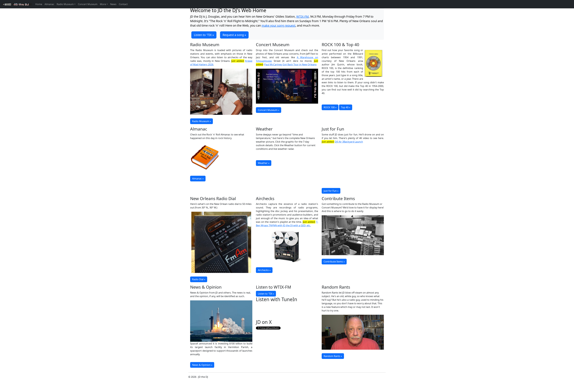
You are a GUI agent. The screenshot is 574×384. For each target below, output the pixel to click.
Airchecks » (264, 270)
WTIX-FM (302, 16)
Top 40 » (345, 107)
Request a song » (234, 35)
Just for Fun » (331, 190)
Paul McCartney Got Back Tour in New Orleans (290, 64)
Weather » (263, 163)
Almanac (49, 4)
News (113, 4)
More (103, 4)
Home (38, 4)
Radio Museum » (201, 121)
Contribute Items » (334, 261)
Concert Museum (87, 4)
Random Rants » (333, 356)
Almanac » (198, 178)
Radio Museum (65, 4)
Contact (123, 4)
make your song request (278, 25)
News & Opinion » (202, 365)
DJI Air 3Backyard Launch (349, 141)
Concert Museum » (268, 110)
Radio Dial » (198, 279)
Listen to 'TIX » (204, 35)
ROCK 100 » (330, 107)
